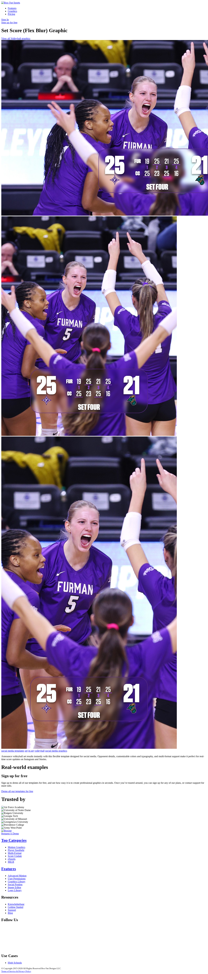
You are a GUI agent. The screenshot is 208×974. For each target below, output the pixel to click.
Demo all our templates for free (17, 791)
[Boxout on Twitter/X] (75, 948)
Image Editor (14, 887)
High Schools (15, 962)
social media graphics (56, 750)
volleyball (39, 750)
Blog (10, 913)
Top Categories (13, 840)
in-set (31, 750)
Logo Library (15, 890)
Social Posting (15, 884)
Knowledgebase (16, 904)
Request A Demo (10, 833)
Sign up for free (9, 22)
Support (12, 910)
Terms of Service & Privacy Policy (16, 971)
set (26, 750)
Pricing (11, 14)
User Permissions (17, 878)
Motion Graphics (16, 847)
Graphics (12, 11)
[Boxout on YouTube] (174, 948)
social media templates (12, 750)
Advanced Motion (17, 875)
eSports (11, 859)
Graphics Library (16, 881)
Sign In (5, 19)
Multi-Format (14, 853)
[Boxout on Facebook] (25, 948)
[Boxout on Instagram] (124, 948)
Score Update (15, 856)
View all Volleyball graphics (15, 38)
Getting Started (15, 907)
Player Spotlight (16, 850)
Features (12, 8)
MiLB (11, 861)
